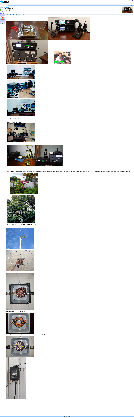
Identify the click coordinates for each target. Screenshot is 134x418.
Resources (97, 5)
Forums (45, 5)
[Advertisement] (67, 411)
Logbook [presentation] (13, 14)
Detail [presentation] (10, 14)
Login (131, 5)
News (28, 5)
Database (11, 5)
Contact (114, 5)
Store (62, 5)
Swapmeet (79, 5)
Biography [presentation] (7, 14)
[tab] (7, 14)
